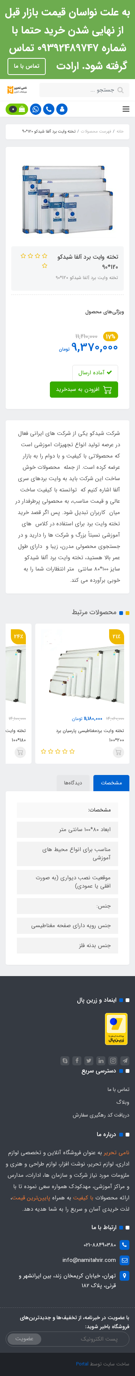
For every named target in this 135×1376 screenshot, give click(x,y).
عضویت (24, 1338)
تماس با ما (26, 66)
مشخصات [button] (111, 783)
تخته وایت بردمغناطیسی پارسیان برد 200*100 (90, 735)
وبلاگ (122, 1102)
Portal (82, 1364)
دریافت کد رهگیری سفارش (101, 1115)
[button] (62, 109)
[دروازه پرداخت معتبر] (116, 1028)
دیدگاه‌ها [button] (73, 783)
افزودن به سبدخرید (78, 389)
